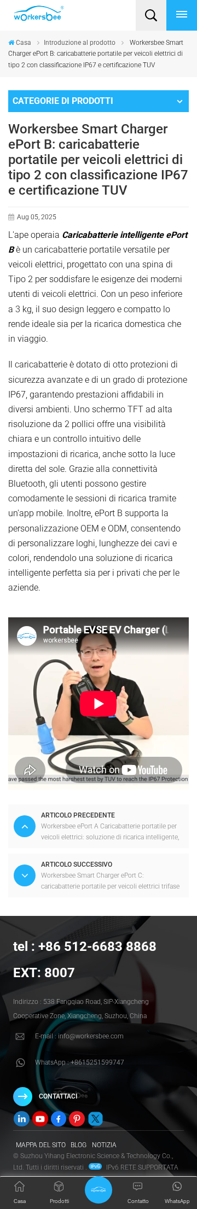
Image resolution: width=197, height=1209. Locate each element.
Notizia (104, 1145)
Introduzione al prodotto (79, 42)
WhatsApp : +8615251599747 (79, 1062)
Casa (23, 42)
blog (78, 1145)
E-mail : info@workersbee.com (79, 1036)
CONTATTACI (58, 1096)
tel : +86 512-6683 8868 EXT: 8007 (85, 959)
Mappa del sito (41, 1145)
